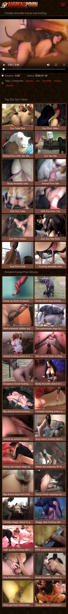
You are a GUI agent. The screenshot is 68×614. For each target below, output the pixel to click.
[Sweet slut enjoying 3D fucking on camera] (50, 453)
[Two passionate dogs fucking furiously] (50, 315)
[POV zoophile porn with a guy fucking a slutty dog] (50, 536)
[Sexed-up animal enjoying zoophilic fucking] (17, 426)
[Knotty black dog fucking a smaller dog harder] (50, 287)
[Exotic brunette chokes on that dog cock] (50, 564)
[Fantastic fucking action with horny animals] (50, 398)
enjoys (57, 80)
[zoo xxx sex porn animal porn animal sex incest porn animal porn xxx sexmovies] (63, 5)
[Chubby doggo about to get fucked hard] (17, 509)
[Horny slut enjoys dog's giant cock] (17, 453)
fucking (29, 80)
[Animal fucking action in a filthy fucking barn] (17, 343)
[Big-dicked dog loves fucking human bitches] (17, 481)
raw (37, 80)
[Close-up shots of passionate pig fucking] (17, 287)
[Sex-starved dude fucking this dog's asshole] (50, 343)
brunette (46, 80)
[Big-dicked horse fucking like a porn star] (17, 398)
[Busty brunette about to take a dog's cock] (50, 370)
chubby (9, 85)
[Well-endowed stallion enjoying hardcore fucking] (17, 315)
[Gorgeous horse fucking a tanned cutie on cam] (17, 370)
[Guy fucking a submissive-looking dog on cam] (17, 564)
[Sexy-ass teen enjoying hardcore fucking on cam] (50, 592)
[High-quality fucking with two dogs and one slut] (17, 536)
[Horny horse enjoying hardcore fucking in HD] (50, 481)
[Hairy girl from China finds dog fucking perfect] (17, 592)
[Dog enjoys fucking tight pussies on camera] (50, 426)
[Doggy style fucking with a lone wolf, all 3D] (50, 509)
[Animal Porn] (20, 5)
